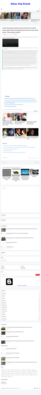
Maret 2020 (21, 314)
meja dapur (5, 157)
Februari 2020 (21, 316)
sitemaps (2, 268)
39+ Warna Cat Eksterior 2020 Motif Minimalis (15, 331)
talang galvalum (31, 374)
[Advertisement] (20, 84)
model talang (13, 373)
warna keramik (10, 376)
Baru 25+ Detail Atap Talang (11, 242)
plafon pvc (12, 374)
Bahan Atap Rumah (20, 3)
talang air (27, 374)
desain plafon (23, 369)
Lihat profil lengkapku (4, 383)
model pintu (3, 373)
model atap (28, 371)
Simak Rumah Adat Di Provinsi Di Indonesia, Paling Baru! (17, 233)
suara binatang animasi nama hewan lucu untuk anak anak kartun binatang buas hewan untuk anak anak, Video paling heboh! (19, 147)
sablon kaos (22, 374)
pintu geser (34, 373)
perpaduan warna (23, 373)
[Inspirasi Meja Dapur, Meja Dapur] (34, 171)
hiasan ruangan (10, 371)
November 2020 (21, 307)
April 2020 (20, 312)
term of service (23, 268)
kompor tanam (15, 371)
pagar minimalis (18, 373)
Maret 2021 (21, 300)
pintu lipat (2, 374)
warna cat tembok (4, 376)
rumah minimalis (17, 374)
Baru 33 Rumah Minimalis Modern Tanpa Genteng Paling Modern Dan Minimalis (21, 228)
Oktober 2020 (21, 309)
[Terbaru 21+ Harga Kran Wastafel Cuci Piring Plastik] (6, 172)
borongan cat (3, 369)
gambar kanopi (34, 369)
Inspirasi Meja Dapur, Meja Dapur (10, 106)
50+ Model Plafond (9, 246)
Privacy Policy (11, 388)
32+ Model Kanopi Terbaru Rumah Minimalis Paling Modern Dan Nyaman (20, 340)
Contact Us (18, 388)
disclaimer (2, 267)
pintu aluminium (29, 373)
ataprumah (5, 34)
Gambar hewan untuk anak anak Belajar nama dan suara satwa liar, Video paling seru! (20, 98)
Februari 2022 (20, 293)
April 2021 (21, 298)
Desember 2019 (21, 319)
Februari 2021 (21, 302)
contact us (22, 266)
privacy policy (23, 267)
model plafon (8, 373)
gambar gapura (29, 369)
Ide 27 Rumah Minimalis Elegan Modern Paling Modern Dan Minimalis (20, 237)
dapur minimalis (4, 260)
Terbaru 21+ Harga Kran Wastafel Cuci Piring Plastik (14, 104)
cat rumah (7, 369)
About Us (15, 388)
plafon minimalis (7, 374)
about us (2, 266)
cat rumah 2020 (12, 369)
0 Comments (15, 34)
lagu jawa (20, 371)
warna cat (36, 374)
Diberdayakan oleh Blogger (21, 285)
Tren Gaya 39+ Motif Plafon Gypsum (12, 357)
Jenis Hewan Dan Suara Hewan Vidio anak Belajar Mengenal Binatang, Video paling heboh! (15, 145)
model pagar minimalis (34, 371)
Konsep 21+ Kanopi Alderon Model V (13, 353)
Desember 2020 (21, 305)
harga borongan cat (4, 371)
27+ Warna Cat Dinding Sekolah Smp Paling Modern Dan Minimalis (19, 327)
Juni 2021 (20, 295)
